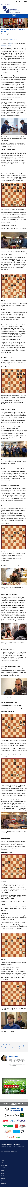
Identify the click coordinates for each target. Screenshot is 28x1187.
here (10, 43)
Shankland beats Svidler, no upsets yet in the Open (8, 1047)
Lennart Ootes (13, 1151)
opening (3, 45)
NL (2, 4)
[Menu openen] (14, 15)
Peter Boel (13, 39)
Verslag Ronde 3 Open (21, 1047)
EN (8, 4)
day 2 (9, 45)
